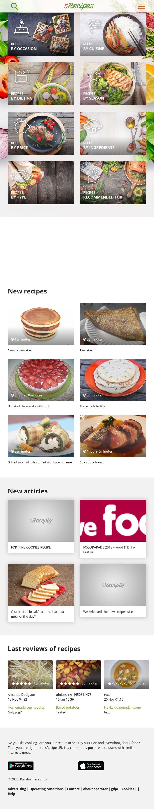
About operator (95, 789)
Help (11, 794)
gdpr (114, 789)
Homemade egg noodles (26, 707)
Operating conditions (46, 789)
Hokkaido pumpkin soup (122, 707)
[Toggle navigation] (141, 6)
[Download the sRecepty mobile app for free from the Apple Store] (91, 765)
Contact (73, 789)
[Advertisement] (77, 247)
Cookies (128, 789)
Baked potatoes (68, 707)
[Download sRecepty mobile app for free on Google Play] (21, 765)
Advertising (17, 789)
